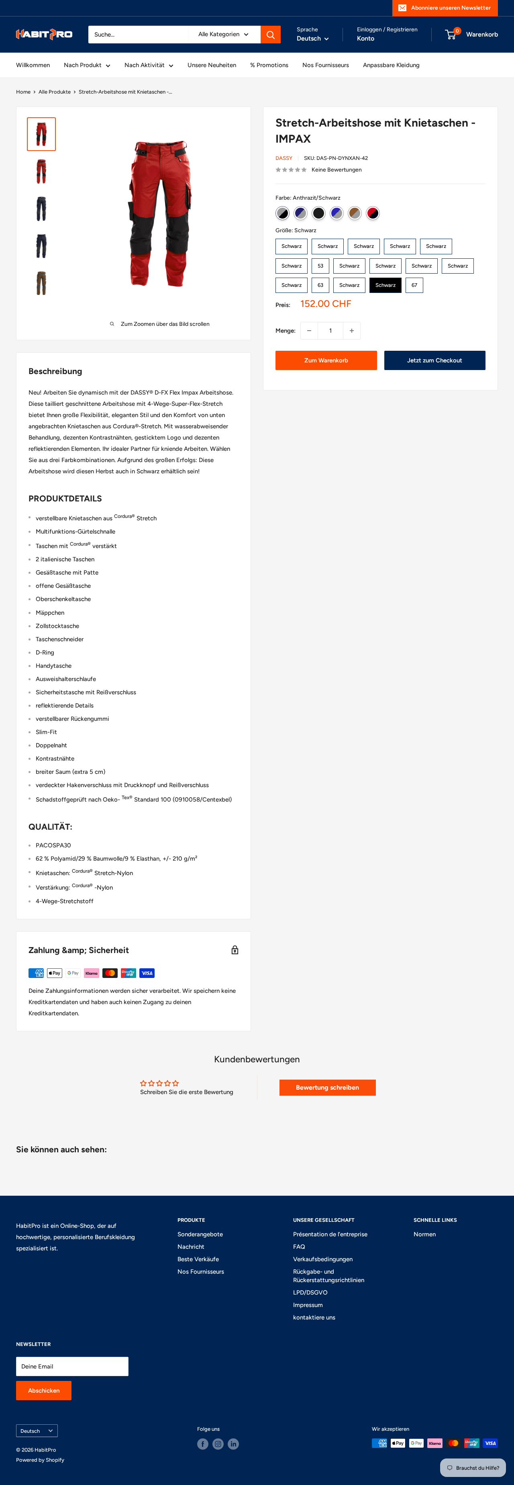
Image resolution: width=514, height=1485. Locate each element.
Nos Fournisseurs (325, 65)
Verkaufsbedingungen (323, 1259)
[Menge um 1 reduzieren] (309, 330)
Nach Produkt (83, 65)
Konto (365, 38)
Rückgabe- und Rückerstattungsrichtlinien (328, 1276)
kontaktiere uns (314, 1317)
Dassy (283, 158)
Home (23, 92)
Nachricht (190, 1246)
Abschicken (43, 1390)
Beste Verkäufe (198, 1259)
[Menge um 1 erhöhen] (351, 330)
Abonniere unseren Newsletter (451, 7)
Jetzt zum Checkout (434, 360)
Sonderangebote (200, 1234)
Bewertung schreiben (327, 1087)
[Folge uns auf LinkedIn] (233, 1444)
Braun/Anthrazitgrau (355, 213)
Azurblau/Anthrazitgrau (337, 213)
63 (320, 283)
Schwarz (319, 213)
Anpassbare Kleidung (391, 65)
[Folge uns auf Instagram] (218, 1444)
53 (320, 263)
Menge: (285, 330)
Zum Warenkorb (326, 360)
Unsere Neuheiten (212, 65)
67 (414, 283)
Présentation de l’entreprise (330, 1234)
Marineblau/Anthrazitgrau (301, 213)
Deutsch (30, 1431)
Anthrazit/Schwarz (282, 213)
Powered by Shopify (40, 1460)
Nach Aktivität (144, 65)
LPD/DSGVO (310, 1292)
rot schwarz (373, 213)
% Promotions (269, 65)
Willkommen (33, 65)
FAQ (299, 1246)
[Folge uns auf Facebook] (202, 1444)
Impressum (308, 1305)
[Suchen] (271, 34)
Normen (425, 1234)
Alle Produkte (55, 92)
